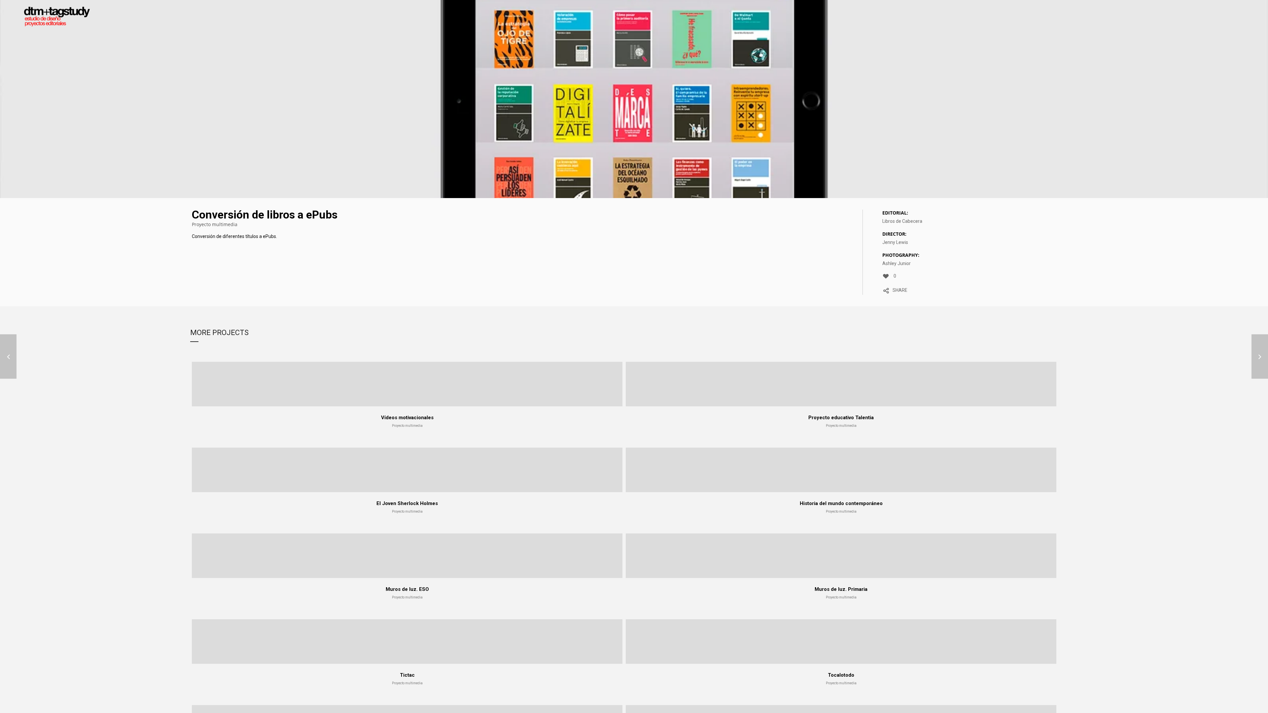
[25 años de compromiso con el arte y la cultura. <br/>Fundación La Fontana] (8, 356)
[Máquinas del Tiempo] (1259, 356)
